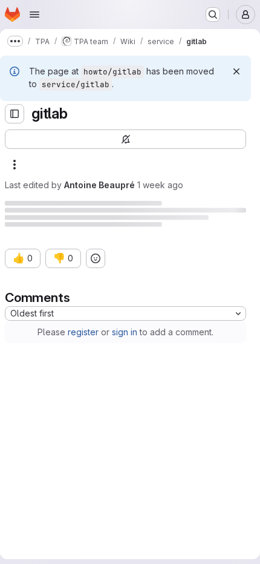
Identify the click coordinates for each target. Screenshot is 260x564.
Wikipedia (71, 258)
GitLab (17, 207)
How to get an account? (86, 354)
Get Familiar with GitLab (102, 449)
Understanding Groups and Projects (127, 463)
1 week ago (160, 185)
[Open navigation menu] (34, 14)
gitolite (137, 283)
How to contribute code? (88, 409)
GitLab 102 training (75, 531)
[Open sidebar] (14, 113)
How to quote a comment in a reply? (111, 422)
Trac (94, 283)
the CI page (37, 318)
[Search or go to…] (213, 14)
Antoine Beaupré (99, 185)
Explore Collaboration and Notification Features (150, 504)
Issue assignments (92, 544)
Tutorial (37, 341)
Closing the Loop (90, 490)
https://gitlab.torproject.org (190, 271)
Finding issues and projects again (122, 517)
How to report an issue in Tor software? (118, 368)
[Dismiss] (236, 71)
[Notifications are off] (125, 139)
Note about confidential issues (116, 395)
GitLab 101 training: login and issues (108, 436)
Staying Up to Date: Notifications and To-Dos (145, 558)
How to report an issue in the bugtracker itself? (132, 381)
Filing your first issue (96, 476)
